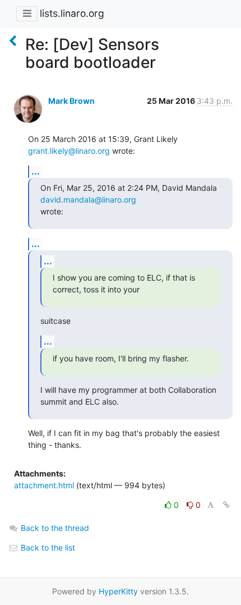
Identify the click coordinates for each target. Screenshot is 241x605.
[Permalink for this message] (226, 505)
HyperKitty (118, 591)
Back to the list (46, 547)
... (35, 171)
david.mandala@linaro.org (88, 199)
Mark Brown (71, 101)
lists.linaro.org (72, 13)
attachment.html (44, 485)
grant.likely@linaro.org (69, 150)
